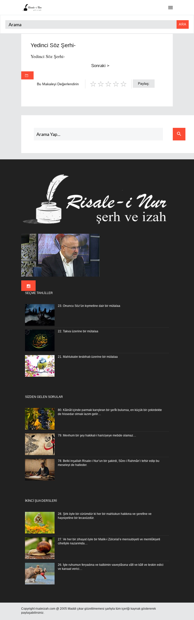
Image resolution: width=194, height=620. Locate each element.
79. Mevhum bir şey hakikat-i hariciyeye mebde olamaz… (97, 435)
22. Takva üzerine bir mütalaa (78, 331)
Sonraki (100, 65)
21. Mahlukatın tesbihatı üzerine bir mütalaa (88, 357)
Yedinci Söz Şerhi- (48, 56)
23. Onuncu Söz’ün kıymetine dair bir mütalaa (89, 306)
